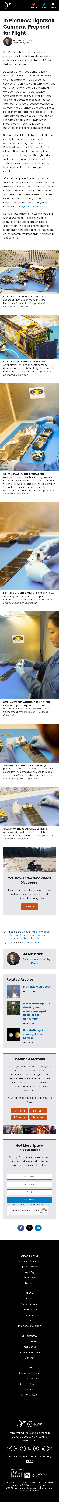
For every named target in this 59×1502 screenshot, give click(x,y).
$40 (38, 1117)
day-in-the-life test (31, 206)
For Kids (29, 1283)
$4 (20, 1110)
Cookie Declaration (29, 1490)
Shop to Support (29, 1384)
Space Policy (29, 1277)
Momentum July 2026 (37, 987)
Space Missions (29, 1266)
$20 (19, 1117)
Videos (29, 1315)
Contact (29, 1357)
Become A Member (29, 1352)
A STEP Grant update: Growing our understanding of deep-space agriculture (37, 1011)
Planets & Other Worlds (29, 1261)
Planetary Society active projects (27, 935)
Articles (36, 942)
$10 (38, 1110)
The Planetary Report (29, 1326)
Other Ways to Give (29, 1395)
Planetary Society (41, 931)
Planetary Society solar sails (24, 938)
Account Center (16, 1456)
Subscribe (29, 1199)
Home (27, 942)
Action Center (29, 1341)
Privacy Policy (44, 1204)
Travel (29, 1389)
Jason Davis (33, 954)
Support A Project (29, 1378)
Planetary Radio (29, 1304)
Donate (30, 906)
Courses (29, 1320)
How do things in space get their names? (33, 1034)
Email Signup (30, 1346)
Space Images (29, 1309)
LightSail (26, 931)
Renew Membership (29, 1373)
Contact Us (34, 1456)
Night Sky (30, 1272)
